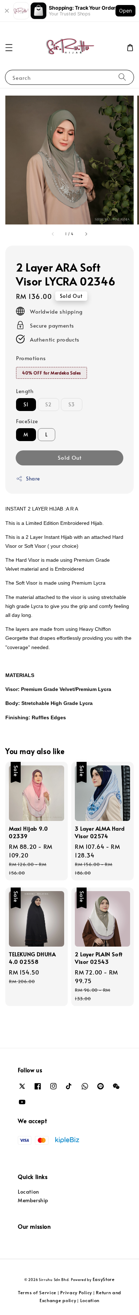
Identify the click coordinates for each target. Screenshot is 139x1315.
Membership (33, 1200)
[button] (9, 47)
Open (125, 11)
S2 (48, 404)
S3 (71, 404)
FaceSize (27, 421)
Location (28, 1191)
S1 (26, 404)
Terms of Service (37, 1292)
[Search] (122, 77)
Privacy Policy (76, 1292)
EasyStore (104, 1279)
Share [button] (33, 478)
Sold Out (70, 457)
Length (25, 391)
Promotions (31, 358)
